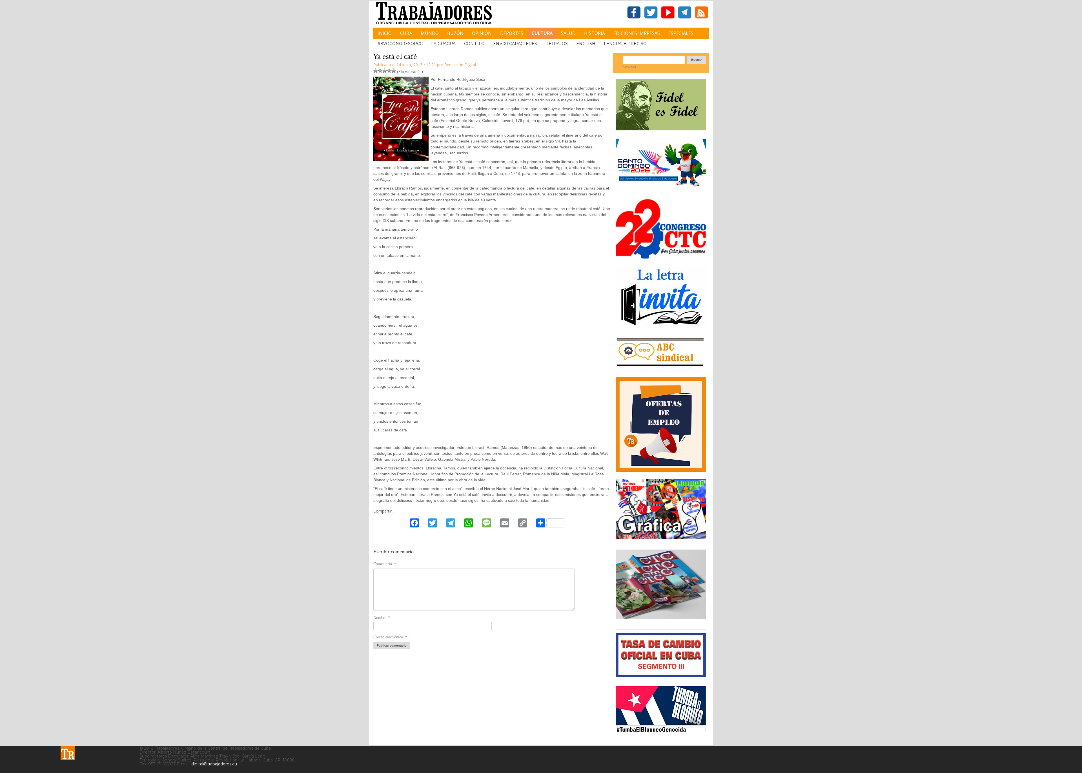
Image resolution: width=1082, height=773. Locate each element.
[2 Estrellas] (380, 70)
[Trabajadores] (68, 753)
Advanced (629, 66)
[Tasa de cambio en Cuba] (661, 675)
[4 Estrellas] (389, 70)
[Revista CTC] (661, 619)
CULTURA (542, 33)
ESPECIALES (680, 33)
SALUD (568, 33)
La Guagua (443, 43)
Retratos (557, 43)
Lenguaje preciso (625, 43)
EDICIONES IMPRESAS (636, 33)
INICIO (385, 33)
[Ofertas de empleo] (661, 424)
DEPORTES (511, 33)
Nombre (381, 618)
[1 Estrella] (375, 70)
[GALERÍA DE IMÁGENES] (661, 537)
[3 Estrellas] (384, 70)
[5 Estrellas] (393, 70)
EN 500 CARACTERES (515, 43)
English (585, 43)
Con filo (474, 43)
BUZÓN (455, 33)
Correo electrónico (390, 637)
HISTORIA (594, 33)
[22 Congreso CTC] (661, 256)
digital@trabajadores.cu (214, 764)
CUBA (406, 33)
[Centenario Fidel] (661, 128)
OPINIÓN (482, 33)
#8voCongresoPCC (400, 43)
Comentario (384, 564)
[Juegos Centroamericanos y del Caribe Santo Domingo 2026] (661, 188)
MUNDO (430, 33)
